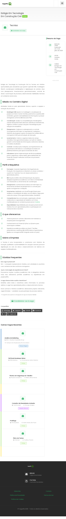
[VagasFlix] (7, 4)
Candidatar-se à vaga (18, 30)
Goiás (56, 59)
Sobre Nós (17, 491)
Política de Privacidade (17, 495)
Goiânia (37, 202)
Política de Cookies (17, 499)
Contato (48, 491)
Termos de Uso (49, 495)
